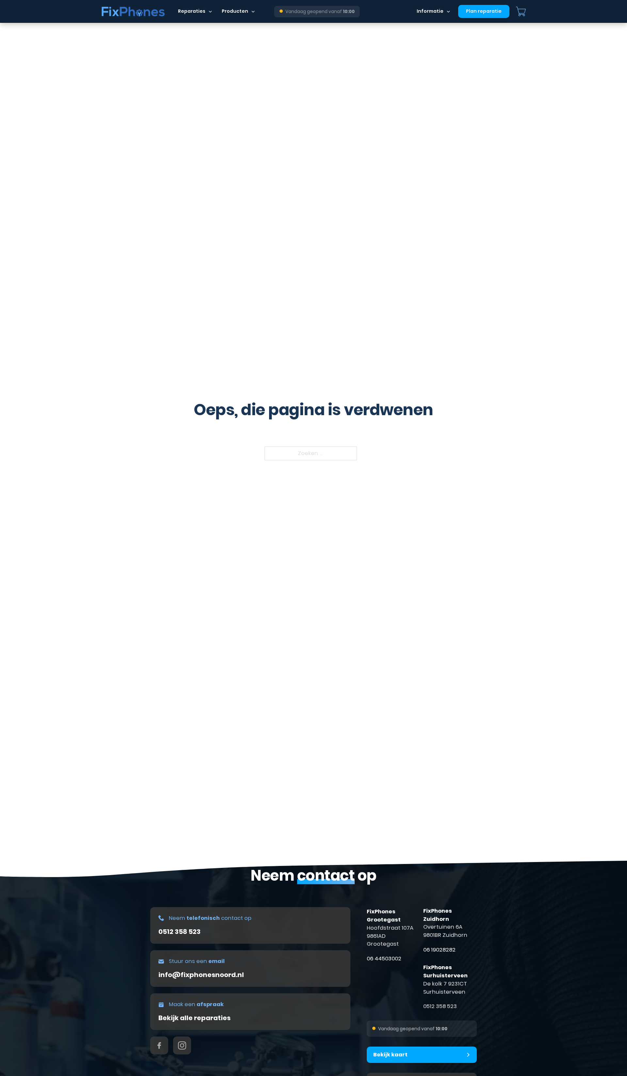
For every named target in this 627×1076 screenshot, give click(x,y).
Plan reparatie (484, 11)
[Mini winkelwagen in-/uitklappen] (521, 11)
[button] (422, 1055)
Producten (235, 11)
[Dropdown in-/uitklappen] (210, 11)
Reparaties (191, 11)
